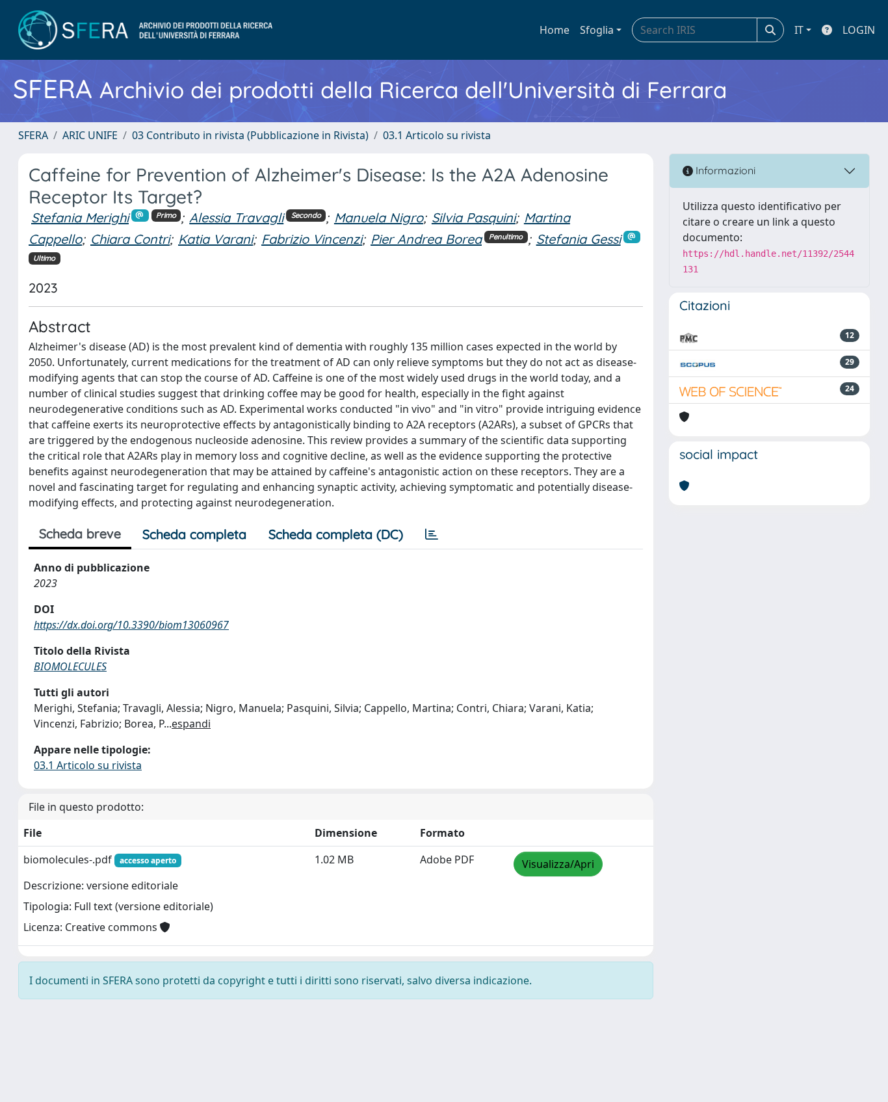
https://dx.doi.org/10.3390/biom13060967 (131, 625)
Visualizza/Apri (558, 864)
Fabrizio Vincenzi (311, 239)
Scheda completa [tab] (194, 534)
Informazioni (724, 170)
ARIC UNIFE (90, 135)
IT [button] (798, 30)
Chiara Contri (130, 239)
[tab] (431, 534)
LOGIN (858, 30)
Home (554, 30)
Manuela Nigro (378, 217)
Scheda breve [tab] (80, 533)
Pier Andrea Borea (426, 239)
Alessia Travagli (236, 217)
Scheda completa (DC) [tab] (335, 534)
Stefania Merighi (80, 217)
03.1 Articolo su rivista (437, 135)
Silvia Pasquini (474, 217)
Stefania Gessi (578, 239)
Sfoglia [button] (597, 30)
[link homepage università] (145, 30)
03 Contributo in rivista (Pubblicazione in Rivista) (250, 135)
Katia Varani (215, 239)
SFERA (33, 135)
